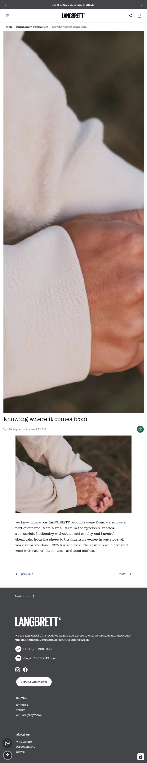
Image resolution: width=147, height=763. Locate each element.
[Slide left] (5, 4)
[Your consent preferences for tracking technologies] (140, 756)
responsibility (25, 746)
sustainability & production (32, 26)
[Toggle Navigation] (7, 16)
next (122, 574)
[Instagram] (17, 669)
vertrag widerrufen (34, 682)
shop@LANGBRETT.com (39, 658)
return (20, 710)
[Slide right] (141, 4)
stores (20, 752)
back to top (22, 596)
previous (27, 574)
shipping (22, 705)
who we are (24, 741)
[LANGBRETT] (73, 15)
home (9, 26)
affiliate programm (29, 715)
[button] (131, 16)
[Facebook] (25, 669)
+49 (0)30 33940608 (38, 649)
